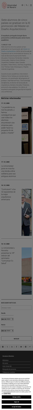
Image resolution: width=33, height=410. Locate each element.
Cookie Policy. (7, 393)
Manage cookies (16, 397)
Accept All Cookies (16, 407)
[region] (16, 392)
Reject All (16, 402)
